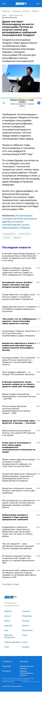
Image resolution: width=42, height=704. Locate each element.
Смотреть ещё (10, 584)
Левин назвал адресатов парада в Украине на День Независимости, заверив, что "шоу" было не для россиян (18, 462)
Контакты (6, 671)
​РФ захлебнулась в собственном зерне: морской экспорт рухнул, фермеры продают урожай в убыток (18, 503)
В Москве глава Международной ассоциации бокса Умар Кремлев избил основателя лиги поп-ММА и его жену (19, 256)
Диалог (4, 15)
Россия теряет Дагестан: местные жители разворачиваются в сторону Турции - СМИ (16, 409)
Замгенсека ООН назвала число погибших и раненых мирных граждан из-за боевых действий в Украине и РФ (19, 573)
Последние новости (16, 247)
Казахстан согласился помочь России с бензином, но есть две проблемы (18, 490)
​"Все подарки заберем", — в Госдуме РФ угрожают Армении (18, 373)
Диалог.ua (17, 681)
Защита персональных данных (26, 673)
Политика (6, 237)
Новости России (24, 234)
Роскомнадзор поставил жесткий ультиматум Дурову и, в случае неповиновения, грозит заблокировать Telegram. (19, 221)
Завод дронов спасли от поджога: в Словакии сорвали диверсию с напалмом (19, 309)
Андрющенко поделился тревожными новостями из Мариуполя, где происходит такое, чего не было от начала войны (17, 531)
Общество (17, 237)
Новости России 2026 (16, 15)
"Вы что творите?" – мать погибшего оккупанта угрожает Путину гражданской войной (18, 546)
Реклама (24, 661)
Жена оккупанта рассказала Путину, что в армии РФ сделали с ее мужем (18, 432)
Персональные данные (26, 667)
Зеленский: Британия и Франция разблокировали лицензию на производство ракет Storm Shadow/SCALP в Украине (19, 477)
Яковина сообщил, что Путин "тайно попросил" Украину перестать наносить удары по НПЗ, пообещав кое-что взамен (18, 271)
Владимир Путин (9, 234)
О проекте (7, 661)
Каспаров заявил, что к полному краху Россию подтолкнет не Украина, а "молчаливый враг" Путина (18, 361)
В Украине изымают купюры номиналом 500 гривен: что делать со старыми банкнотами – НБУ (19, 559)
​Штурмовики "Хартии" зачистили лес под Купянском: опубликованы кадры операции (19, 333)
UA (38, 3)
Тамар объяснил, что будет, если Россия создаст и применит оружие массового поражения (18, 296)
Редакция (6, 666)
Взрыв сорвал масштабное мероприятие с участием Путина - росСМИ (19, 396)
